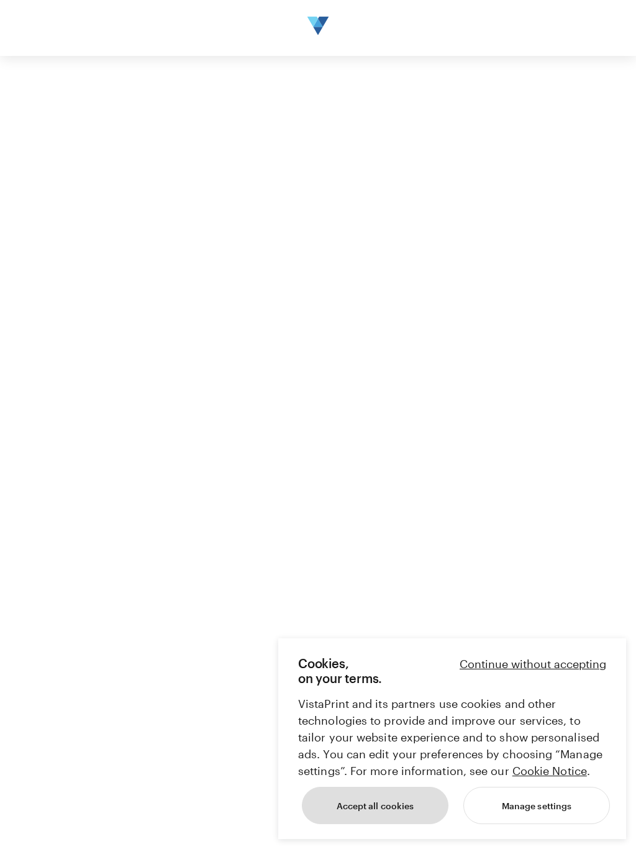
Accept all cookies (375, 806)
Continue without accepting (533, 664)
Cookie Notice (549, 771)
